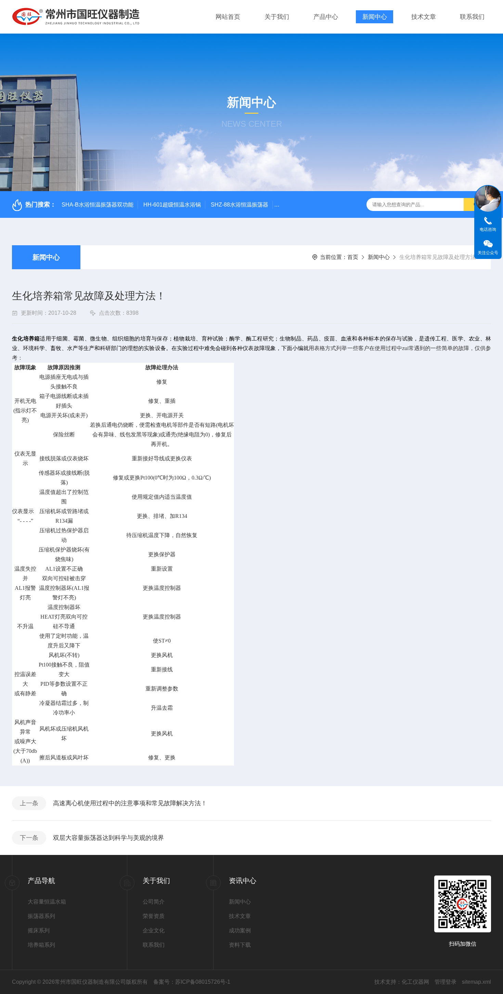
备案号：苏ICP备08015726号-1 (191, 982)
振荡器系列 (41, 916)
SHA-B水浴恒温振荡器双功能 (97, 205)
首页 (352, 257)
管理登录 (445, 982)
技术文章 (423, 16)
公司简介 (154, 902)
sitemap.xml (476, 982)
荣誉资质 (154, 916)
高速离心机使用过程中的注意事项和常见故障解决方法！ (130, 803)
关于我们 (277, 16)
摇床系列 (39, 930)
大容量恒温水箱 (47, 902)
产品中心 (325, 16)
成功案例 (240, 930)
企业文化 (154, 930)
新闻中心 (374, 16)
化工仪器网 (415, 982)
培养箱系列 (41, 945)
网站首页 (228, 16)
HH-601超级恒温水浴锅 (172, 205)
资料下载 (240, 945)
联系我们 (472, 16)
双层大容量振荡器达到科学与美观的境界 (108, 837)
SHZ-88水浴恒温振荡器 (239, 205)
